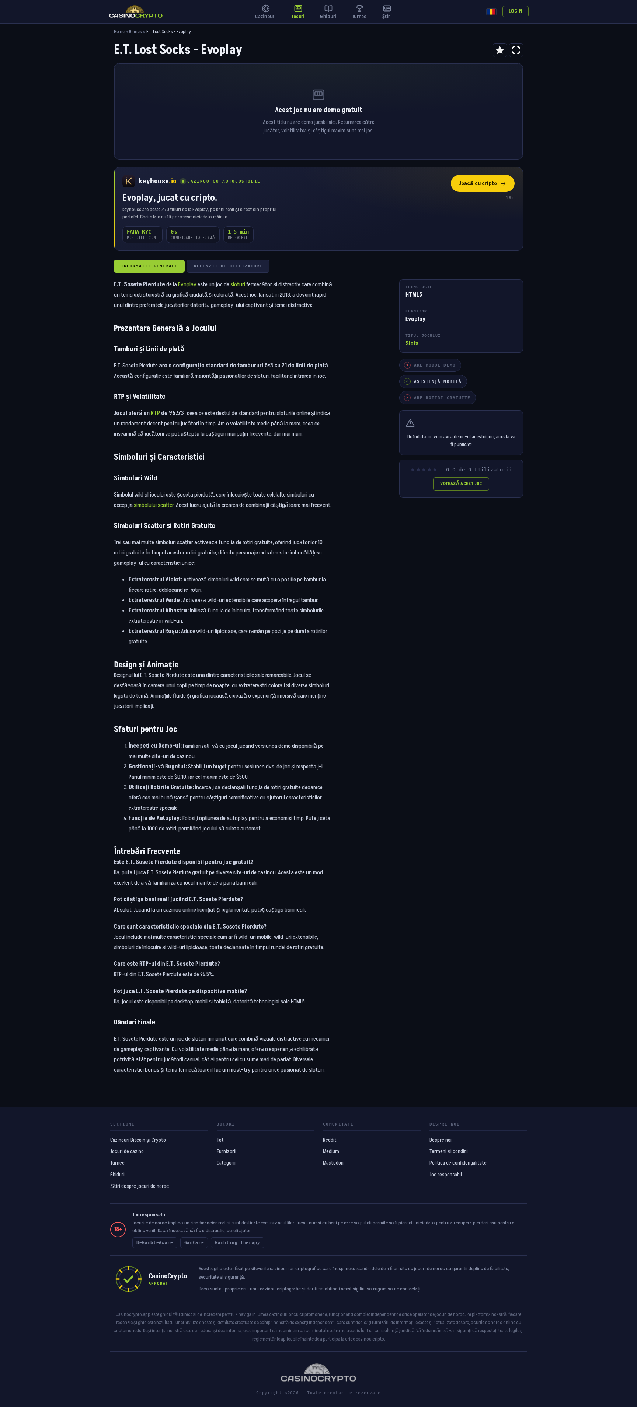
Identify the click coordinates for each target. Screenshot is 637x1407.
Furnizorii (226, 1151)
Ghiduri (117, 1175)
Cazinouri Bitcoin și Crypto (138, 1140)
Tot (220, 1140)
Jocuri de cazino (127, 1151)
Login (515, 11)
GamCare (194, 1242)
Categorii (226, 1163)
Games (135, 32)
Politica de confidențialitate (458, 1163)
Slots (411, 343)
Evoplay (187, 284)
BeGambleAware (154, 1242)
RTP (155, 413)
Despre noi (440, 1140)
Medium (331, 1151)
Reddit (330, 1140)
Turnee (117, 1163)
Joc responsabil (445, 1175)
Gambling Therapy (237, 1242)
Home (119, 32)
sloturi (237, 284)
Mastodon (333, 1163)
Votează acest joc (461, 483)
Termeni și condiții (448, 1151)
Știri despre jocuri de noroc (139, 1186)
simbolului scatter (154, 505)
